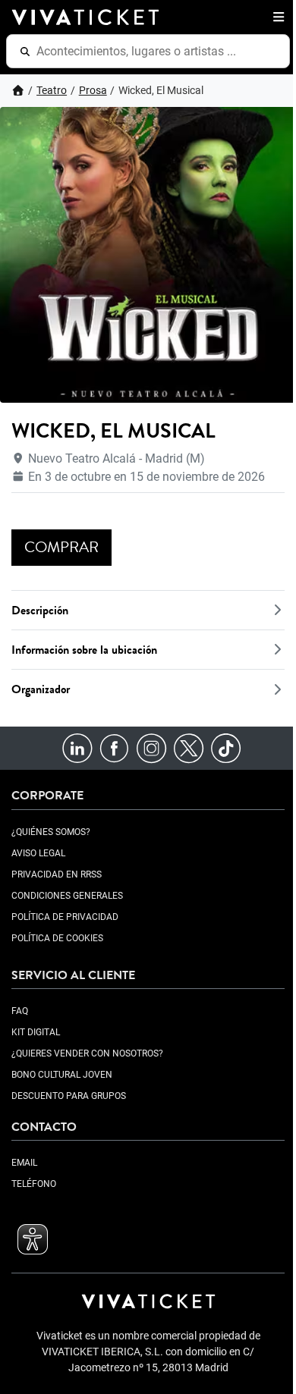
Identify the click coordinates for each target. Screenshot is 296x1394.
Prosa (93, 90)
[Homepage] (18, 90)
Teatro (51, 90)
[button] (275, 16)
